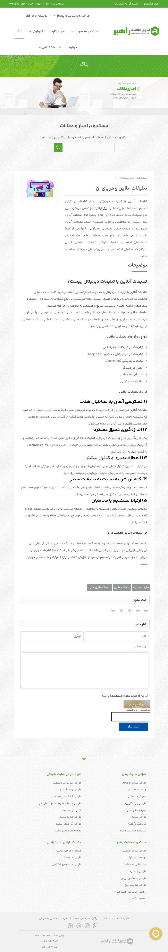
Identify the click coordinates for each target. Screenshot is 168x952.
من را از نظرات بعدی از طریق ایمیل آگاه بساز (122, 696)
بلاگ (20, 31)
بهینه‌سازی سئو (136, 810)
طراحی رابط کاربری (135, 803)
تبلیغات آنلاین (122, 587)
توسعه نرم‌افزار (137, 857)
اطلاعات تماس (51, 47)
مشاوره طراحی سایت (69, 851)
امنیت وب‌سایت (71, 810)
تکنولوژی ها (36, 31)
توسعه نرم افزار (36, 15)
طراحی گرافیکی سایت (68, 824)
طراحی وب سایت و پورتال (72, 15)
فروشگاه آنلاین (136, 824)
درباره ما (71, 47)
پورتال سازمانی (137, 796)
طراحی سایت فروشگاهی (66, 864)
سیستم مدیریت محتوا (132, 831)
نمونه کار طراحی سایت (68, 831)
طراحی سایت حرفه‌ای (134, 783)
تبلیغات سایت (141, 587)
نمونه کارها (57, 31)
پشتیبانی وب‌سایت (135, 864)
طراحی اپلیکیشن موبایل (66, 796)
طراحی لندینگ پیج (135, 885)
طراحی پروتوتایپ (71, 857)
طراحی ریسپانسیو (70, 789)
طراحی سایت (138, 817)
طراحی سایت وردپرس (133, 878)
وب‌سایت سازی (137, 789)
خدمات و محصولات (86, 31)
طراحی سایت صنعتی (134, 851)
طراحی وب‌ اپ (138, 871)
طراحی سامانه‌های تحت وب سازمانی (60, 803)
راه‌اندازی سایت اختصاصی (131, 892)
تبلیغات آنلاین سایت (99, 587)
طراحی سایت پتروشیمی (67, 783)
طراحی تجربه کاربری (70, 817)
